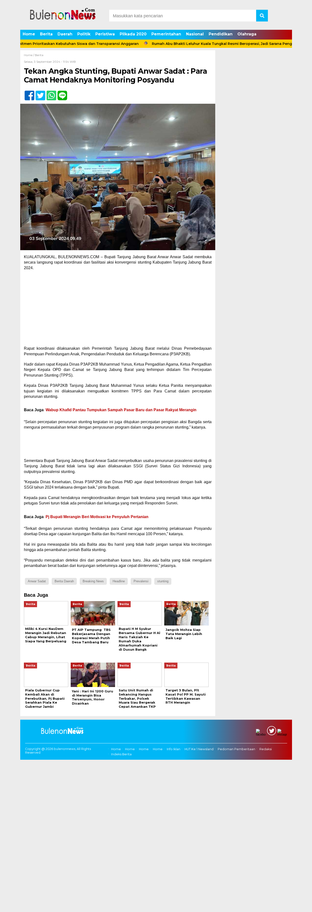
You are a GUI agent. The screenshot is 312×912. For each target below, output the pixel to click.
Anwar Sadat (37, 581)
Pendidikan (221, 34)
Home (29, 34)
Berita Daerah (64, 581)
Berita (46, 34)
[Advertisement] (118, 310)
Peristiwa (105, 34)
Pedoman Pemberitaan (236, 749)
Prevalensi (141, 581)
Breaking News (93, 581)
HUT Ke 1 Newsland (199, 749)
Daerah (65, 34)
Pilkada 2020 (133, 34)
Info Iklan (173, 749)
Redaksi (265, 749)
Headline (119, 581)
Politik (83, 34)
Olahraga (246, 34)
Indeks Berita (121, 754)
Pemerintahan (166, 34)
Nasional (195, 34)
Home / (29, 55)
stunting (162, 581)
